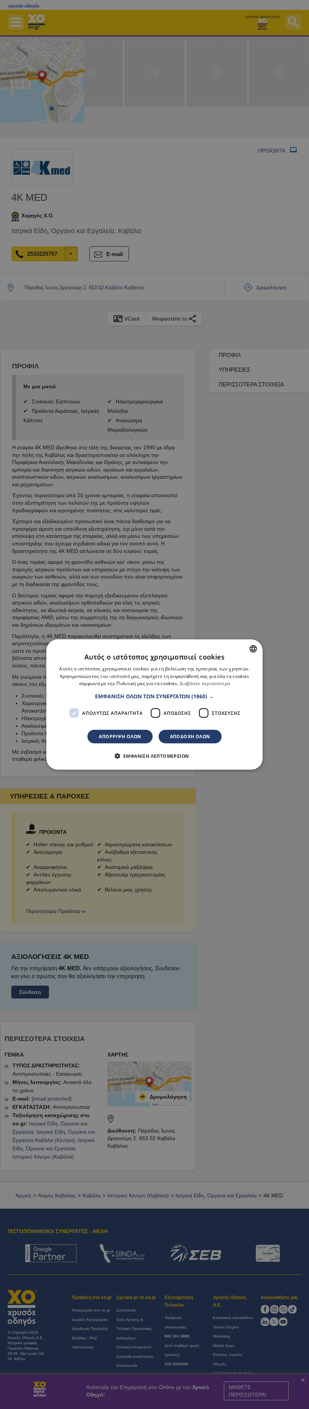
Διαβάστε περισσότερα (205, 683)
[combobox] (253, 648)
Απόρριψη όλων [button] (120, 736)
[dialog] (154, 704)
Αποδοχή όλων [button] (190, 736)
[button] (154, 696)
